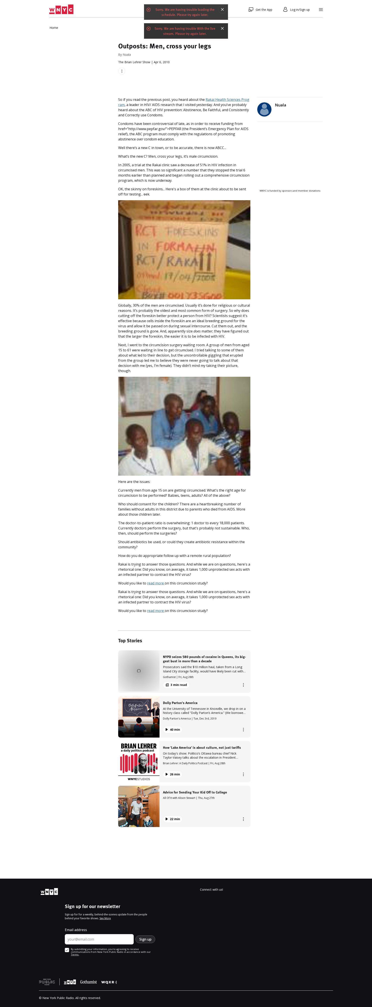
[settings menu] (320, 9)
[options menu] (121, 71)
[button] (184, 671)
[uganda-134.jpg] (184, 249)
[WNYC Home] (61, 9)
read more (156, 583)
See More (105, 918)
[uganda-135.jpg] (184, 426)
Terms (75, 954)
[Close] (222, 9)
